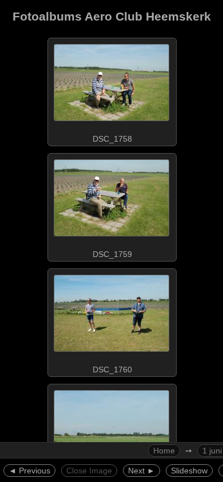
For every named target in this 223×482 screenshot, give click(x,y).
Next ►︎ (141, 470)
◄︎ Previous (29, 470)
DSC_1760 (112, 369)
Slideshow (189, 470)
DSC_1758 (112, 138)
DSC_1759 (112, 254)
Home (164, 450)
